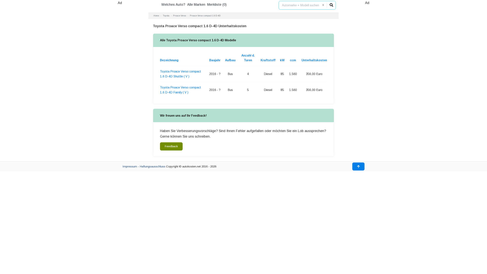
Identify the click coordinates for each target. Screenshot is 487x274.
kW (282, 60)
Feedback (171, 146)
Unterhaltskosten (314, 60)
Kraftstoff (268, 60)
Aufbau (230, 60)
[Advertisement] (119, 63)
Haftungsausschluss (152, 166)
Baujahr (214, 60)
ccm (293, 60)
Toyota (166, 15)
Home (156, 15)
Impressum (130, 166)
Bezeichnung (169, 60)
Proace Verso (179, 15)
